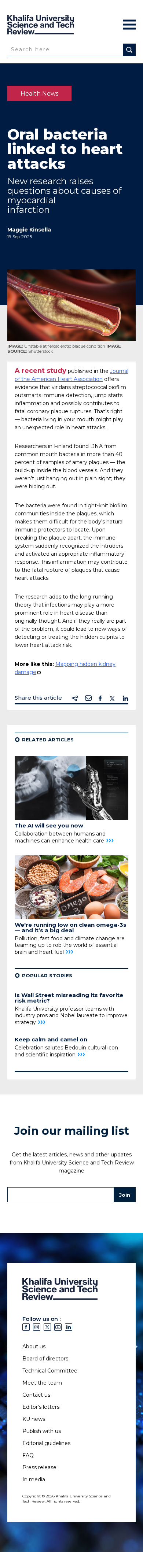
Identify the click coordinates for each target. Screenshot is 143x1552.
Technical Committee (49, 1370)
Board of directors (45, 1358)
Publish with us (41, 1431)
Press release (39, 1467)
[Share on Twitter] (112, 698)
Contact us (36, 1395)
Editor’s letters (40, 1407)
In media (33, 1479)
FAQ (28, 1455)
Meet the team (42, 1382)
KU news (33, 1419)
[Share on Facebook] (100, 698)
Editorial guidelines (46, 1443)
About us (33, 1346)
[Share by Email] (88, 698)
